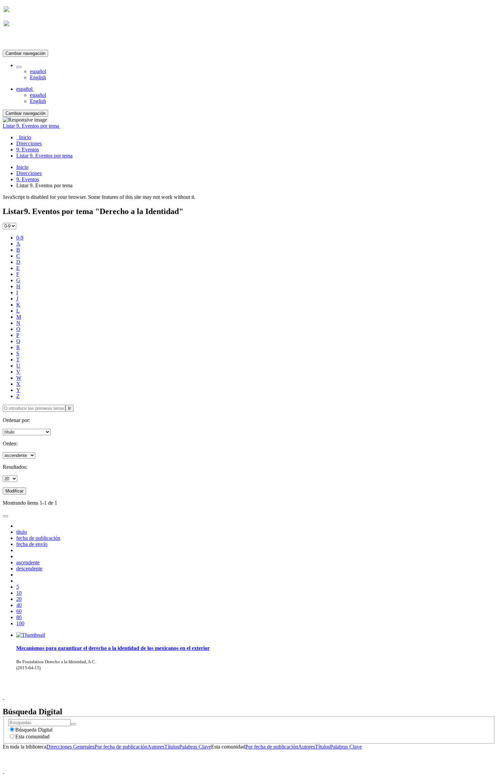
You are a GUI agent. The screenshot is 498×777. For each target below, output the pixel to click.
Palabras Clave (195, 747)
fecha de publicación (38, 538)
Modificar (14, 490)
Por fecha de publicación (121, 747)
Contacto (234, 691)
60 (19, 611)
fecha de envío (31, 544)
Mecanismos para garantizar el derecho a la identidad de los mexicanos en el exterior (113, 648)
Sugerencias (260, 691)
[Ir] (73, 724)
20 (19, 599)
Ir (69, 408)
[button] (19, 67)
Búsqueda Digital (34, 730)
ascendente (28, 562)
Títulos (171, 747)
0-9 (19, 237)
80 (19, 617)
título (21, 532)
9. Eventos (27, 179)
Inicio (22, 167)
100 (20, 623)
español (38, 71)
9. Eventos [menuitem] (27, 149)
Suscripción (16, 40)
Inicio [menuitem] (23, 137)
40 (19, 605)
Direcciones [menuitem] (29, 143)
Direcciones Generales (70, 747)
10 (19, 593)
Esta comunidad (32, 736)
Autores (155, 747)
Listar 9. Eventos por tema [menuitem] (44, 156)
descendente (29, 568)
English (38, 77)
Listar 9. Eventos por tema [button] (31, 126)
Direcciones (29, 173)
